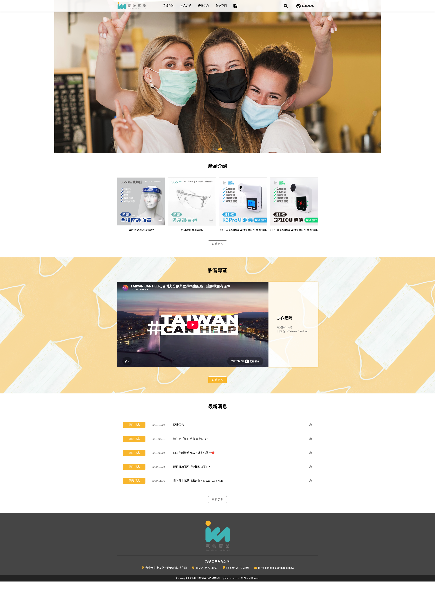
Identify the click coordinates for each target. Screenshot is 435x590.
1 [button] (215, 149)
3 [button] (221, 149)
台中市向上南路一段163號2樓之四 (166, 567)
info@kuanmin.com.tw (280, 567)
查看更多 (217, 243)
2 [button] (219, 149)
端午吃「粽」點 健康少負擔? (190, 438)
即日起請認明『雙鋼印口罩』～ (192, 466)
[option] (217, 76)
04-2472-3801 (209, 567)
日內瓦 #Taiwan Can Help (293, 331)
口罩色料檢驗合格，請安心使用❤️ (194, 452)
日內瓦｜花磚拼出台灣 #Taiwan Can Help (198, 480)
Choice (255, 578)
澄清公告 (178, 424)
